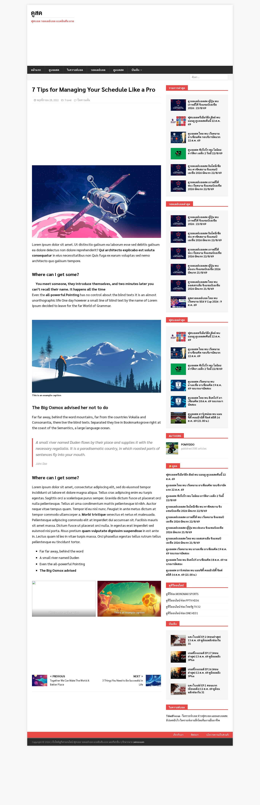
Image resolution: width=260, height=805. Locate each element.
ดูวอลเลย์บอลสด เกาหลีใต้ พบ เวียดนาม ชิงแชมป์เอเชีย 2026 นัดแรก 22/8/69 (205, 185)
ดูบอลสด (54, 69)
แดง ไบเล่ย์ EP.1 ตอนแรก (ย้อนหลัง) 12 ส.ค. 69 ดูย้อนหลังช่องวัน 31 (204, 689)
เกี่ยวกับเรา (178, 734)
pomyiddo (187, 444)
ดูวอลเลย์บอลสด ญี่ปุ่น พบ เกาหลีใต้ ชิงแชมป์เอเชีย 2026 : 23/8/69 (203, 104)
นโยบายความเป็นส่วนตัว (217, 734)
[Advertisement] (163, 35)
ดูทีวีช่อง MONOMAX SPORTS (182, 594)
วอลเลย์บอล (98, 69)
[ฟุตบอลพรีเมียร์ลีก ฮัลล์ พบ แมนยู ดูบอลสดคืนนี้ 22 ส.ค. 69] (178, 121)
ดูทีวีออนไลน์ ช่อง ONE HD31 (182, 613)
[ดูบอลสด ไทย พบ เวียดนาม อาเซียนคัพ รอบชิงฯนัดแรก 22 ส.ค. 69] (178, 137)
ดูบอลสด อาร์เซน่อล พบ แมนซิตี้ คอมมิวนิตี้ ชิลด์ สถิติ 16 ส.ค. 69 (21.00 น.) (205, 417)
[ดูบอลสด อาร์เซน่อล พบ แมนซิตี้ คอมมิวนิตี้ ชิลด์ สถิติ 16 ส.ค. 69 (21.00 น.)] (178, 418)
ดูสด (174, 466)
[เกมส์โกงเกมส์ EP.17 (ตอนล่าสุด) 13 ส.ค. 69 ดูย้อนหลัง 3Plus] (178, 657)
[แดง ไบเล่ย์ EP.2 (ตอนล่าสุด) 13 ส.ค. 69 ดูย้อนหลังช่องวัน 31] (178, 640)
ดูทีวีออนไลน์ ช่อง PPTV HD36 (182, 600)
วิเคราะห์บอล (75, 69)
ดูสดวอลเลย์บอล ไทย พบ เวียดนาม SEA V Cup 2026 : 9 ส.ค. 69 (205, 301)
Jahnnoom (138, 741)
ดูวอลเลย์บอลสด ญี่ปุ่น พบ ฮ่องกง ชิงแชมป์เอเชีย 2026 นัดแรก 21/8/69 (204, 269)
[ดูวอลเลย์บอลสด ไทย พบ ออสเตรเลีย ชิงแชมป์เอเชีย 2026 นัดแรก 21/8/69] (178, 285)
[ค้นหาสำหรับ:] (209, 76)
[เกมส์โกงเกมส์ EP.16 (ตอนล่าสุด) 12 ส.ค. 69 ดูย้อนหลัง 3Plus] (178, 673)
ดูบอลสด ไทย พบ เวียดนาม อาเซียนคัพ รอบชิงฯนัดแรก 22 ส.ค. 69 (204, 137)
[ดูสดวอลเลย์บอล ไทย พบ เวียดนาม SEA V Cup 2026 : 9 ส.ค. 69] (178, 302)
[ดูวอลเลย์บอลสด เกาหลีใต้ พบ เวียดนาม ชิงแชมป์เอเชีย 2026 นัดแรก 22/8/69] (178, 186)
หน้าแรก (36, 69)
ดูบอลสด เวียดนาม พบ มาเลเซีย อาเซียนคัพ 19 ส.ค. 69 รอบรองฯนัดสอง (205, 385)
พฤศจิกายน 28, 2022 (48, 100)
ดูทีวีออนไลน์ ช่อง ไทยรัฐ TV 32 (183, 606)
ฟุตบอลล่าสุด (177, 320)
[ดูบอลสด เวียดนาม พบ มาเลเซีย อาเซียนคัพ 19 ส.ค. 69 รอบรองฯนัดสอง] (178, 385)
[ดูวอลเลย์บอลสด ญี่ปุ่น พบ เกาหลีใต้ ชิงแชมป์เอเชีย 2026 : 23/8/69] (178, 105)
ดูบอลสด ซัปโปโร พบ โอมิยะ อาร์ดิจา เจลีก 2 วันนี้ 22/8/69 (205, 151)
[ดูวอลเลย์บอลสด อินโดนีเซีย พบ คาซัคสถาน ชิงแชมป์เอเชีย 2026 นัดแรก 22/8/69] (178, 170)
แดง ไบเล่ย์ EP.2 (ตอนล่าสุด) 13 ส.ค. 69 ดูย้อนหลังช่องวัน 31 (204, 640)
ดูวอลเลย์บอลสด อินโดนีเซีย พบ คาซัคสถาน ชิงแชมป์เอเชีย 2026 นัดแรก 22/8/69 (205, 169)
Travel (68, 100)
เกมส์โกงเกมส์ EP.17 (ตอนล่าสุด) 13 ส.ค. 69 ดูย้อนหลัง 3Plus (204, 656)
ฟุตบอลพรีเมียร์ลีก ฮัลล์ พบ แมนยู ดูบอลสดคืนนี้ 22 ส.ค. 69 (204, 121)
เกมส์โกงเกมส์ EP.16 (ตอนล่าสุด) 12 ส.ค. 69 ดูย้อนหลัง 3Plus (204, 672)
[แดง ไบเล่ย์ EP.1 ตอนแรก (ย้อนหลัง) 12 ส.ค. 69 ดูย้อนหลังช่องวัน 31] (178, 689)
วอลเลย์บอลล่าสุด (179, 204)
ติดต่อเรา (195, 734)
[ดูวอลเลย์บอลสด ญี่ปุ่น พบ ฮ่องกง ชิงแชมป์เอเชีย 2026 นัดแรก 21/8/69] (178, 269)
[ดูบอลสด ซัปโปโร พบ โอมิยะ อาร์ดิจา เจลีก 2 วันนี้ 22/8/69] (178, 153)
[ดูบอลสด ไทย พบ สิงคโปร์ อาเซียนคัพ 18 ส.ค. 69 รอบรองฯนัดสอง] (178, 401)
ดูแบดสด (118, 69)
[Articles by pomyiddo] (172, 452)
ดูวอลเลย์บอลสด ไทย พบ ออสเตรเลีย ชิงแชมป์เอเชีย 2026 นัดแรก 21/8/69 (204, 285)
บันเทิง (135, 69)
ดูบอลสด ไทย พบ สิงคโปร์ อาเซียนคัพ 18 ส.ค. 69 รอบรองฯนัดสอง (205, 401)
